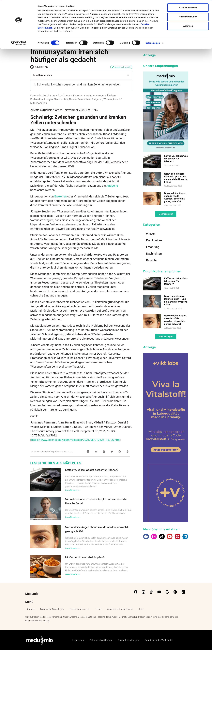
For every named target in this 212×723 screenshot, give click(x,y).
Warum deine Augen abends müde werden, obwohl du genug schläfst (175, 197)
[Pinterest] (177, 536)
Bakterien (60, 196)
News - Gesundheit (80, 99)
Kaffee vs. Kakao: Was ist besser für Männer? (91, 469)
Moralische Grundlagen (52, 609)
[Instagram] (154, 536)
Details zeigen (153, 43)
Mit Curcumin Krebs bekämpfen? (84, 557)
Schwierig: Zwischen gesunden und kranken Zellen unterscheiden (78, 84)
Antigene (112, 185)
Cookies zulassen (188, 7)
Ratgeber (97, 99)
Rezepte (151, 260)
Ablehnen (188, 26)
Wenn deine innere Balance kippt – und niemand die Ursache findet (175, 177)
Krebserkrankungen (41, 99)
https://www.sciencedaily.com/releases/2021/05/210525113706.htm (75, 439)
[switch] (83, 43)
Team (98, 609)
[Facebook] (146, 536)
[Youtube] (169, 536)
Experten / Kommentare (87, 95)
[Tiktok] (162, 536)
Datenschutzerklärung (101, 640)
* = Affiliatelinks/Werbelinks (158, 640)
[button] (128, 75)
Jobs (140, 609)
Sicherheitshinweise (80, 609)
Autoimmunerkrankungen (57, 95)
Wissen (107, 99)
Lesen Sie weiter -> (72, 490)
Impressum (78, 640)
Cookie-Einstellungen (128, 640)
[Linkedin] (185, 536)
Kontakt (30, 609)
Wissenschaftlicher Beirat (120, 609)
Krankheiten (109, 95)
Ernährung (152, 247)
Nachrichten (61, 99)
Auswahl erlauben (188, 16)
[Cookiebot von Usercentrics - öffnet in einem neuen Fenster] (18, 43)
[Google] (167, 591)
